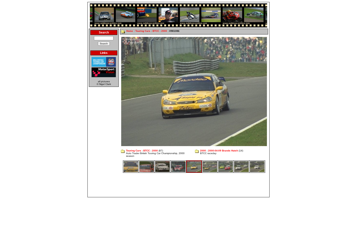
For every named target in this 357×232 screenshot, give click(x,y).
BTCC (156, 31)
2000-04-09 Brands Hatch (223, 150)
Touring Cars (142, 31)
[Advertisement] (178, 185)
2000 (164, 31)
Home (129, 31)
